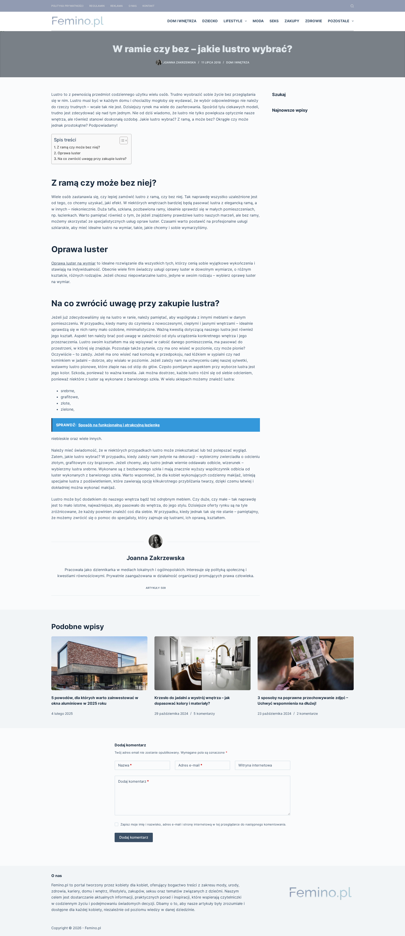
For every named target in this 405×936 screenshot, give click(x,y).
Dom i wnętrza (181, 21)
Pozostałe (338, 21)
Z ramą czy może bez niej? (78, 147)
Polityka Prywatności (67, 5)
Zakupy (292, 21)
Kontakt (148, 5)
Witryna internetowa (255, 765)
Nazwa (125, 765)
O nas (133, 5)
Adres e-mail (190, 765)
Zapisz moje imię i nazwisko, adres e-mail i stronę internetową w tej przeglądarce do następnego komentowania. (203, 824)
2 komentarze (307, 713)
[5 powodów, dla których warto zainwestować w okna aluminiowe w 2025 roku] (99, 663)
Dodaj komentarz (133, 781)
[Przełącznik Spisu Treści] (121, 140)
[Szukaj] (352, 5)
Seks (274, 21)
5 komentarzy (204, 713)
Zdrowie (313, 21)
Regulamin (97, 5)
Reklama (116, 5)
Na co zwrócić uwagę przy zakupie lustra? (92, 159)
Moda (258, 21)
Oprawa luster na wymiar (73, 263)
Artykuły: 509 (156, 588)
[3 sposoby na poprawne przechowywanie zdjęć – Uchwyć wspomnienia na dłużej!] (306, 663)
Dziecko (210, 21)
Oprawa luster (69, 153)
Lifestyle (233, 21)
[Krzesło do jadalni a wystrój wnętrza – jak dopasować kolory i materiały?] (202, 663)
